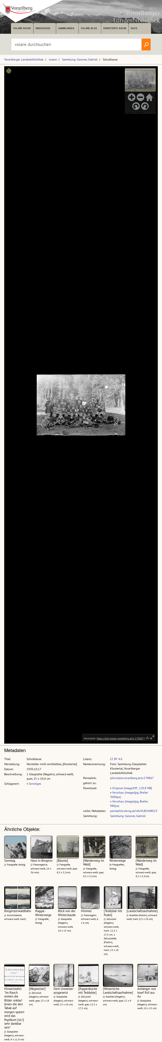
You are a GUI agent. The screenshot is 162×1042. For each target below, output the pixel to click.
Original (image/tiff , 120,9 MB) (132, 788)
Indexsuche (43, 28)
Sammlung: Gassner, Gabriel (79, 59)
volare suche (22, 28)
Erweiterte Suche (114, 28)
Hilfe (134, 28)
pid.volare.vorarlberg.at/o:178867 (132, 778)
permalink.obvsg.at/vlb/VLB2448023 (133, 811)
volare (53, 59)
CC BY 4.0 (116, 759)
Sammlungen (66, 28)
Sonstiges (35, 784)
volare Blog (89, 28)
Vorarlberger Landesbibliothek (23, 59)
